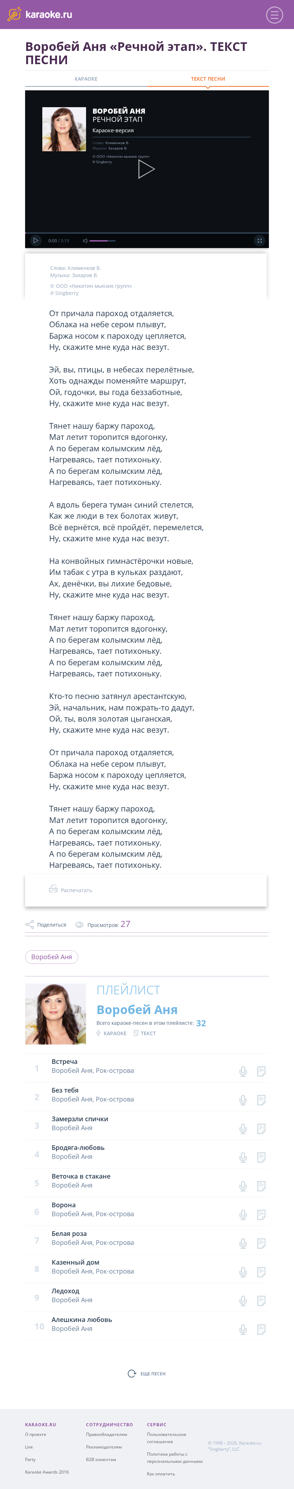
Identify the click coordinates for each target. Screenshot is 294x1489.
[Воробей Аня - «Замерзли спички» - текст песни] (261, 1127)
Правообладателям (106, 1434)
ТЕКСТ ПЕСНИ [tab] (208, 78)
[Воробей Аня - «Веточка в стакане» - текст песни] (261, 1184)
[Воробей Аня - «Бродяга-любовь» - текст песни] (261, 1155)
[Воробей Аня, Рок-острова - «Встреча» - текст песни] (261, 1069)
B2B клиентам (101, 1459)
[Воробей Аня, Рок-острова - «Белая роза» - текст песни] (261, 1241)
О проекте (35, 1434)
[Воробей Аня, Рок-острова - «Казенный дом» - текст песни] (261, 1270)
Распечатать (76, 890)
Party (30, 1459)
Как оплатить (161, 1474)
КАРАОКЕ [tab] (86, 78)
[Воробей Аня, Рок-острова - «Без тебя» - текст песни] (261, 1098)
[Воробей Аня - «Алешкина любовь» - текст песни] (261, 1328)
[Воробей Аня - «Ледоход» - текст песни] (261, 1299)
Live (29, 1447)
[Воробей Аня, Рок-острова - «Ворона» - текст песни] (261, 1213)
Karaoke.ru (250, 1443)
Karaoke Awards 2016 (47, 1472)
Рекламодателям (104, 1447)
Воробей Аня (51, 956)
